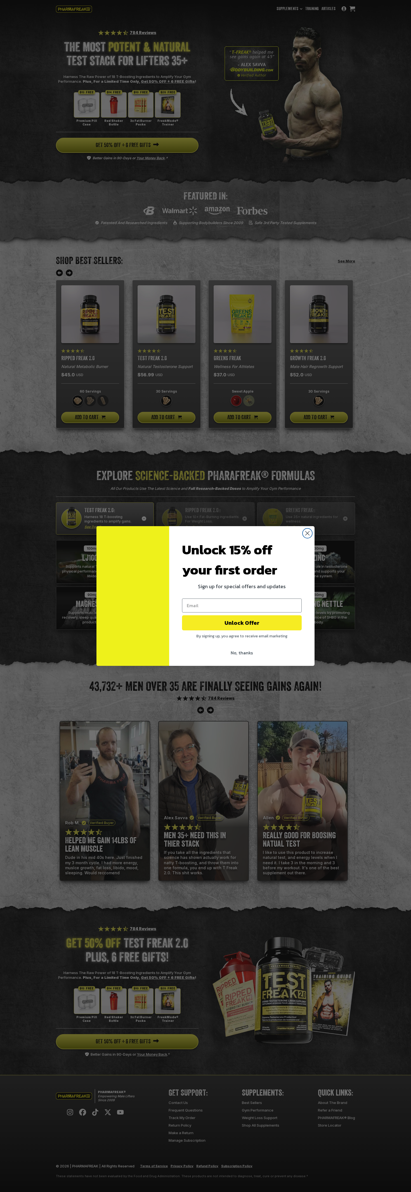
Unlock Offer (242, 623)
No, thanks (242, 652)
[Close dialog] (307, 533)
